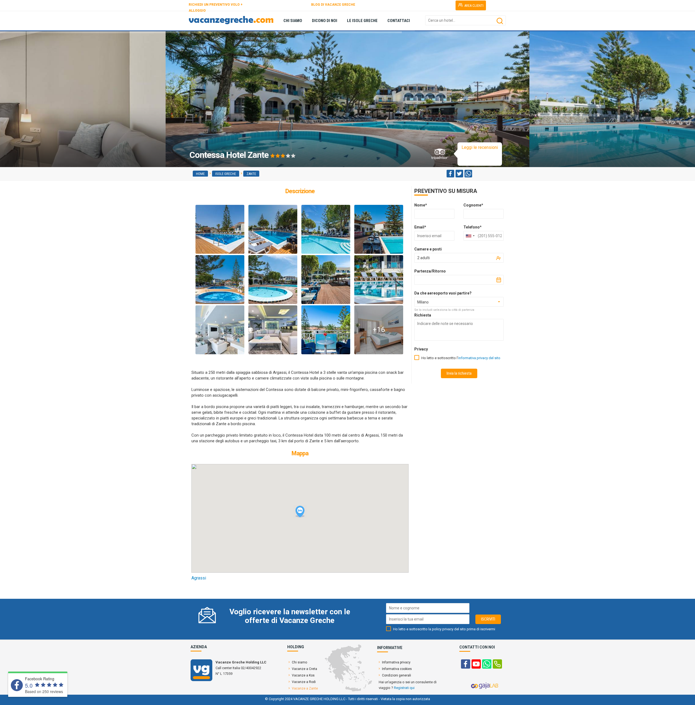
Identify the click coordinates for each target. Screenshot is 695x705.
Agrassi (198, 578)
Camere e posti (428, 249)
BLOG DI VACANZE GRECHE (333, 5)
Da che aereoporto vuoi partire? (443, 293)
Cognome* (473, 205)
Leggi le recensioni (480, 147)
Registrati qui (404, 688)
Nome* (420, 205)
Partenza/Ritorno (430, 271)
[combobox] (470, 235)
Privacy (421, 349)
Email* (420, 227)
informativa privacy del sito (479, 358)
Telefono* (472, 227)
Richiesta (422, 315)
